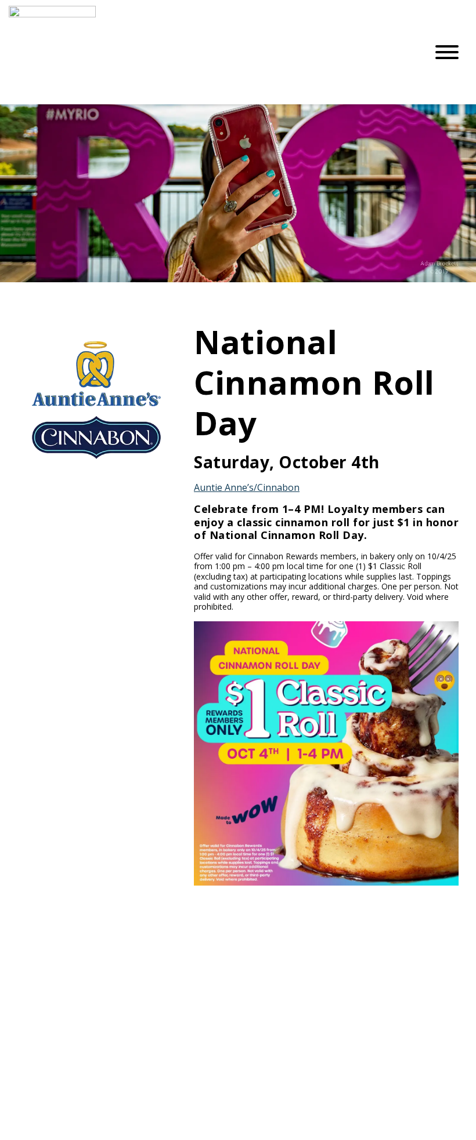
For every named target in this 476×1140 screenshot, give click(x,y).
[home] (209, 52)
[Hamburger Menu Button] (447, 52)
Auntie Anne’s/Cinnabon (247, 487)
